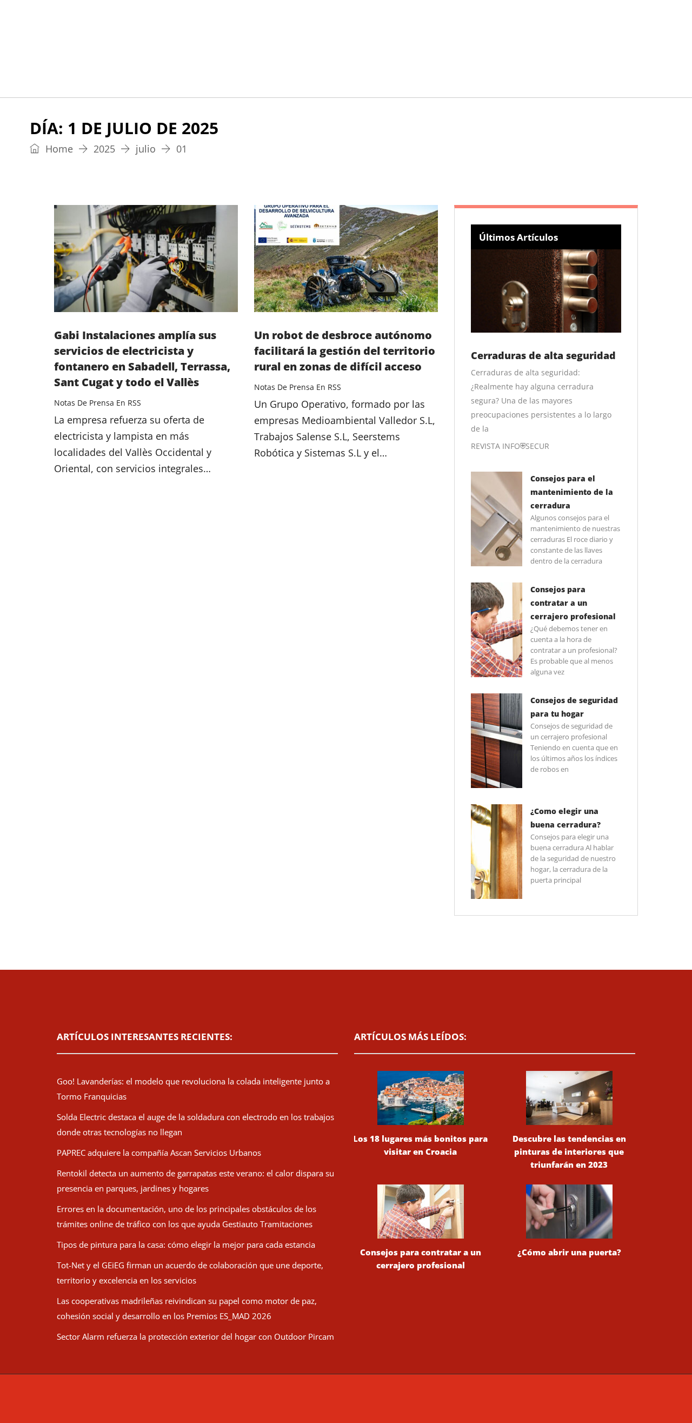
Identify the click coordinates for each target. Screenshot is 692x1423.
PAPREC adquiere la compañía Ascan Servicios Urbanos (159, 1152)
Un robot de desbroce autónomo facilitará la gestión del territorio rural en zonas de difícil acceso (344, 351)
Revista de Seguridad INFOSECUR (257, 1404)
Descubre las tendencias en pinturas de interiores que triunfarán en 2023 (569, 1151)
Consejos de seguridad (132, 83)
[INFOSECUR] (138, 35)
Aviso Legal (442, 1404)
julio (146, 148)
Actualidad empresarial (332, 83)
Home (58, 148)
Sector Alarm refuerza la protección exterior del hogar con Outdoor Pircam (195, 1336)
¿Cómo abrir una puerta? (569, 1252)
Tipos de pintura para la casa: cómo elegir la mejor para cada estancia (186, 1244)
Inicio (51, 83)
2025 (104, 148)
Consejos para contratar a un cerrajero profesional (573, 602)
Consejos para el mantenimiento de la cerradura (571, 492)
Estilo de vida (231, 83)
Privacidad (484, 1404)
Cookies (520, 1404)
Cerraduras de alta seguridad (543, 355)
